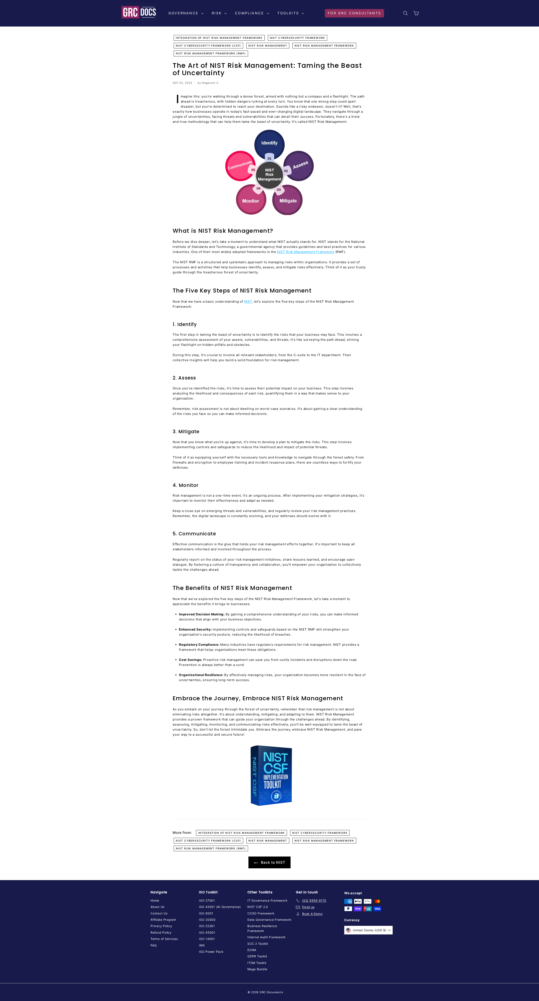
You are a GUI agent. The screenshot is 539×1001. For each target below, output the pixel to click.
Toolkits (289, 13)
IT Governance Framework (267, 900)
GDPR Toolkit (257, 956)
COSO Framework (261, 913)
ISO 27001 (207, 900)
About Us (157, 907)
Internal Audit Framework (266, 937)
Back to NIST (272, 862)
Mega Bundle (257, 969)
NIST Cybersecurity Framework (297, 37)
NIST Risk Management (267, 45)
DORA (251, 950)
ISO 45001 (207, 932)
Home (155, 900)
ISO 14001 (207, 939)
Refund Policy (161, 932)
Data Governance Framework (269, 919)
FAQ (154, 945)
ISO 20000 (207, 919)
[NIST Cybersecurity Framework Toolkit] (269, 776)
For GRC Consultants (354, 13)
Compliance (250, 13)
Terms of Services (164, 939)
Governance (184, 13)
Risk (217, 13)
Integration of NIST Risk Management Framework (219, 37)
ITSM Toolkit (256, 963)
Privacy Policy (161, 926)
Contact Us (159, 913)
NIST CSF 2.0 (257, 907)
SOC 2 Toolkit (257, 943)
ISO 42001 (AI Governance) (220, 907)
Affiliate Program (163, 919)
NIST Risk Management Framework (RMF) (211, 53)
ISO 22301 (207, 926)
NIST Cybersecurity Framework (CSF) (208, 45)
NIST (248, 301)
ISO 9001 (206, 913)
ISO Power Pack (211, 951)
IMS (202, 945)
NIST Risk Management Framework (324, 45)
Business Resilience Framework (262, 928)
